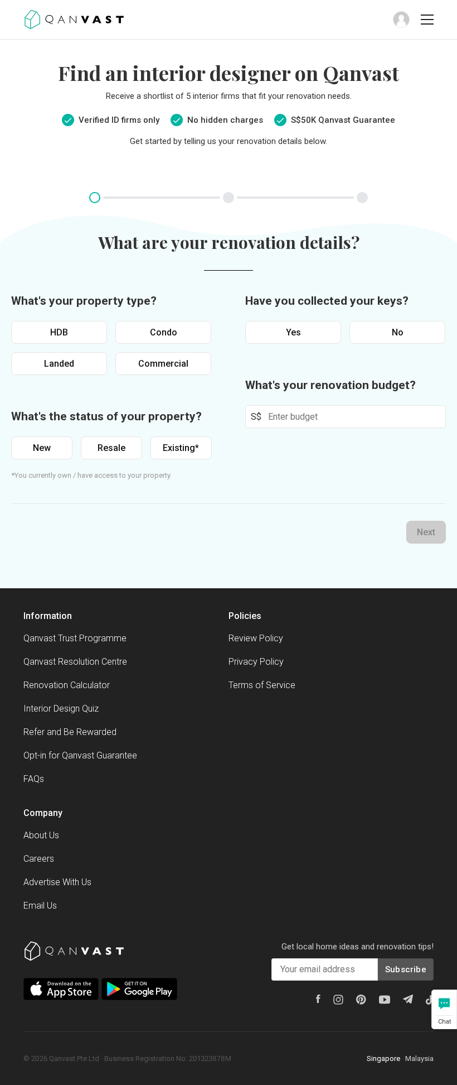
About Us (41, 835)
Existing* (181, 448)
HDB (59, 332)
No (397, 332)
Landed (59, 363)
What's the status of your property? (106, 416)
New (42, 448)
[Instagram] (338, 1000)
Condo (163, 332)
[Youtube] (384, 1000)
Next (426, 532)
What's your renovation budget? (330, 385)
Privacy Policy (256, 661)
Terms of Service (262, 685)
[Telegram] (408, 999)
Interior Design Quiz (61, 708)
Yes (293, 332)
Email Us (40, 905)
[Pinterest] (361, 1000)
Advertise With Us (57, 882)
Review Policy (256, 638)
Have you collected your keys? (327, 301)
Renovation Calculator (66, 685)
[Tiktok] (430, 1000)
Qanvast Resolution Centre (75, 661)
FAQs (33, 779)
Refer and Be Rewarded (69, 732)
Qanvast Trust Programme (75, 638)
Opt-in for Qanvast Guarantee (80, 755)
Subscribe (405, 969)
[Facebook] (318, 999)
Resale (111, 448)
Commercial (163, 363)
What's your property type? (84, 301)
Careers (38, 858)
